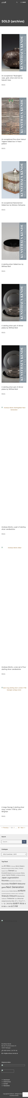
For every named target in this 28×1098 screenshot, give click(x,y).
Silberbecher (20, 896)
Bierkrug (3, 868)
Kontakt (5, 1083)
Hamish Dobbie (10, 875)
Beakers (22, 866)
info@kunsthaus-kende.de (10, 1053)
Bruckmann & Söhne (10, 868)
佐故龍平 (16, 903)
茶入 (7, 906)
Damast (11, 871)
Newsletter (6, 1085)
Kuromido (5, 884)
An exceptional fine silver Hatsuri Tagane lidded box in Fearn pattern (14, 141)
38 (19, 827)
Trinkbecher (10, 898)
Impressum (6, 1080)
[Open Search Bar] (17, 2)
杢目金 (22, 903)
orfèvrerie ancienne (5, 891)
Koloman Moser (18, 880)
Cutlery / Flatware (19, 868)
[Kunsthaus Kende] (4, 2)
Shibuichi (13, 896)
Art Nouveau (13, 866)
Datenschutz (7, 1081)
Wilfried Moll (20, 898)
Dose (16, 870)
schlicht (21, 890)
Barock (18, 866)
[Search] (24, 842)
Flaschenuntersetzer (16, 873)
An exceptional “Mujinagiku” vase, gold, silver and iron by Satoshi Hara (12, 78)
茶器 (9, 906)
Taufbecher (4, 898)
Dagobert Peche (5, 870)
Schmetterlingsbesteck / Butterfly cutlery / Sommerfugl (12, 893)
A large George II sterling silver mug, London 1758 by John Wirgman (13, 809)
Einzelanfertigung (6, 873)
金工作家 (14, 906)
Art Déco (7, 866)
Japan (4, 877)
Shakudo (5, 896)
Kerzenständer (12, 880)
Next (23, 827)
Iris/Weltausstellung (20, 875)
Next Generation (15, 887)
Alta (2, 866)
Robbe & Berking (13, 891)
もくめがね (8, 903)
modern (13, 883)
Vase (16, 898)
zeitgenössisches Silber (8, 901)
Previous (5, 827)
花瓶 (4, 906)
